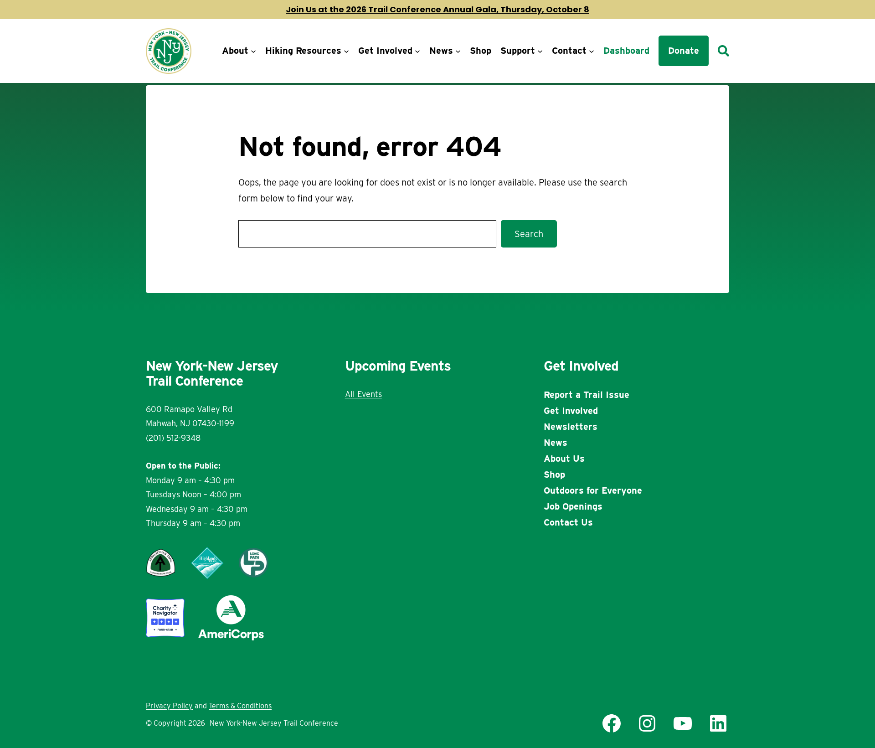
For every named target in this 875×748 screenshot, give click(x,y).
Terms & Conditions (240, 706)
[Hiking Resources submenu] (346, 51)
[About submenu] (253, 51)
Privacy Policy (169, 706)
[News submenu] (458, 51)
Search (529, 233)
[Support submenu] (540, 51)
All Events (363, 394)
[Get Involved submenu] (417, 51)
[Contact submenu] (591, 51)
